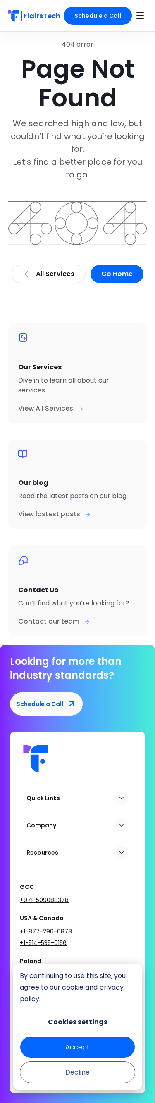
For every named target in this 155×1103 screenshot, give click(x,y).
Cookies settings (77, 1022)
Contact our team (48, 621)
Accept (77, 1047)
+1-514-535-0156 (43, 943)
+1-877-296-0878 (46, 931)
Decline (77, 1072)
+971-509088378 (44, 900)
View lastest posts (49, 514)
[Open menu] (140, 15)
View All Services (45, 408)
